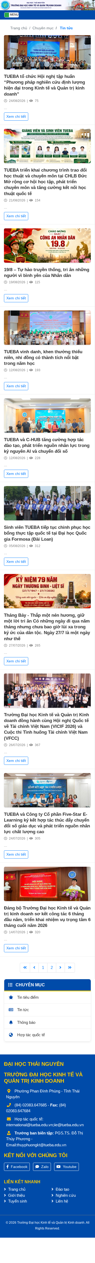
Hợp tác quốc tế (30, 1035)
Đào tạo (62, 1189)
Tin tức (22, 1009)
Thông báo (25, 1022)
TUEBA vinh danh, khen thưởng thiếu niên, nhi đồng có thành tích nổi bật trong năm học (43, 357)
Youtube (69, 1167)
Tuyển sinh (17, 1201)
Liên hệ (61, 1201)
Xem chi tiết (16, 116)
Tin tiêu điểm (27, 997)
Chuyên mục (43, 28)
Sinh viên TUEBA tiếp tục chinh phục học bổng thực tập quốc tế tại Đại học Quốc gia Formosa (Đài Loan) (47, 533)
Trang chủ (18, 28)
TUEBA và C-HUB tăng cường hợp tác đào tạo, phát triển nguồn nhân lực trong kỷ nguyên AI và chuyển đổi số (46, 445)
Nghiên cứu (65, 1195)
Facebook (18, 1167)
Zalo (44, 1167)
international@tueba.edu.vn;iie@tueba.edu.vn (45, 1125)
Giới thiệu (16, 1195)
